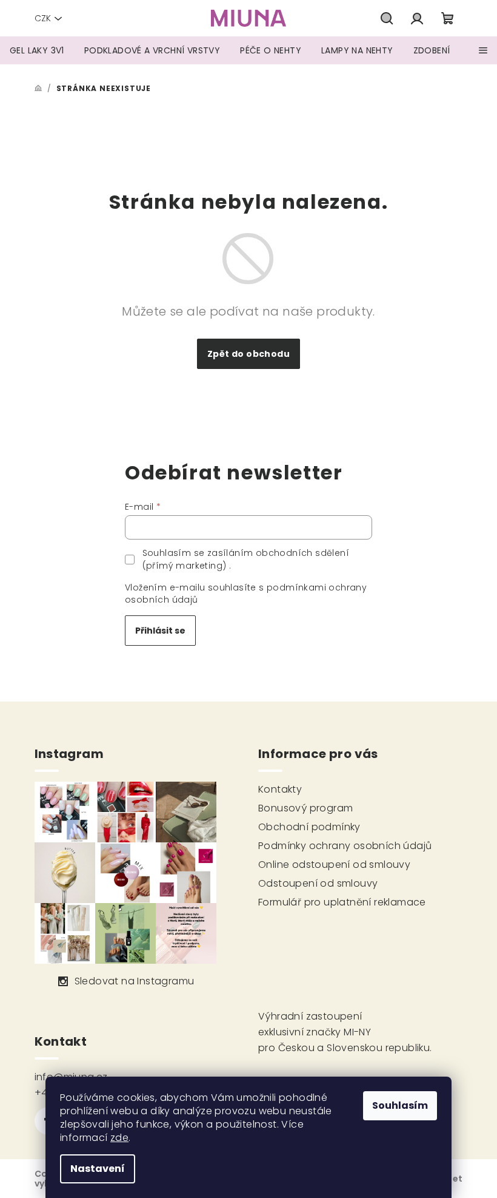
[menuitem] (37, 50)
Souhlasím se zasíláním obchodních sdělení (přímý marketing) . (245, 559)
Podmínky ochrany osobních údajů (345, 846)
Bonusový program (305, 808)
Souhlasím (400, 1105)
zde (119, 1138)
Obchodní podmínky (309, 827)
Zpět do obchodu (248, 354)
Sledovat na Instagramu (135, 981)
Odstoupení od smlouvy (318, 883)
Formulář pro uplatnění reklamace (342, 902)
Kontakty (280, 789)
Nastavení (97, 1169)
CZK (43, 18)
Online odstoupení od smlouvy (334, 864)
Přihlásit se (160, 630)
